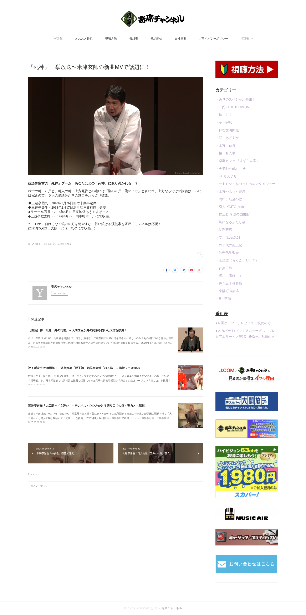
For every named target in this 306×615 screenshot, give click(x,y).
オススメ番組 (84, 38)
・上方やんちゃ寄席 (230, 191)
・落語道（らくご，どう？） (237, 260)
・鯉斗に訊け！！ (228, 275)
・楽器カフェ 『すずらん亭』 (237, 160)
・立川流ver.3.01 (227, 237)
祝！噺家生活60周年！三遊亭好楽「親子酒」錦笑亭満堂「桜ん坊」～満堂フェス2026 (84, 368)
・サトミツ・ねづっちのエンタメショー (245, 183)
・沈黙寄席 (223, 229)
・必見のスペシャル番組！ (235, 99)
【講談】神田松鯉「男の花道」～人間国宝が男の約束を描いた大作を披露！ (77, 330)
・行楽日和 (223, 267)
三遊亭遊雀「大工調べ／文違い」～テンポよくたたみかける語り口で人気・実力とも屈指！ (88, 405)
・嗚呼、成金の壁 (228, 199)
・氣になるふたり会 (230, 221)
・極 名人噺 (225, 153)
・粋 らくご (225, 114)
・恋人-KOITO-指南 (229, 206)
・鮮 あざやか (227, 137)
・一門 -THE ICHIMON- (232, 107)
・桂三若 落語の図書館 (232, 214)
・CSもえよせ (226, 175)
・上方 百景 (225, 145)
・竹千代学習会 (227, 252)
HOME (58, 38)
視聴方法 (111, 38)
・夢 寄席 (223, 122)
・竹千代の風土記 (228, 245)
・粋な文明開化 (227, 130)
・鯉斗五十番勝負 (228, 283)
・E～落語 (223, 298)
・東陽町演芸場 (227, 290)
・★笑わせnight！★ (230, 168)
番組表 (133, 38)
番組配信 (156, 38)
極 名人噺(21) (35, 244)
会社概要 (180, 38)
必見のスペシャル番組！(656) (57, 244)
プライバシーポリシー (213, 38)
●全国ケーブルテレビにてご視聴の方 (243, 322)
